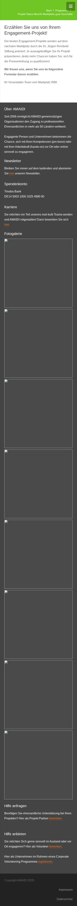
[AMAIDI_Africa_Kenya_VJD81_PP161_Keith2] (38, 554)
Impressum (66, 889)
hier (11, 173)
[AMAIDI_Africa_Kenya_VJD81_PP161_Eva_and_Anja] (38, 484)
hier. (7, 224)
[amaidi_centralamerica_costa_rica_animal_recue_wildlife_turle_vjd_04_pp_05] (38, 273)
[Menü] (70, 6)
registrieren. (45, 861)
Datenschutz (65, 899)
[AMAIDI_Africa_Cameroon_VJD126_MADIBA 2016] (38, 624)
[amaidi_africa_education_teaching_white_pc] (38, 695)
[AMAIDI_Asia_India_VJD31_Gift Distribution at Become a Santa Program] (38, 765)
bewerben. (55, 818)
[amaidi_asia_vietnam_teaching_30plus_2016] (38, 343)
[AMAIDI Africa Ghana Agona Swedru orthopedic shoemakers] (38, 414)
